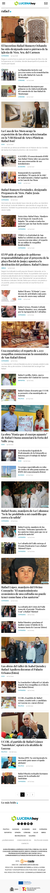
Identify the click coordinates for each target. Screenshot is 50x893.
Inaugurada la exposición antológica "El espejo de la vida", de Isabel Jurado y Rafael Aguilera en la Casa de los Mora (33, 176)
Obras (43, 832)
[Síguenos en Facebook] (18, 823)
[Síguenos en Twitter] (22, 823)
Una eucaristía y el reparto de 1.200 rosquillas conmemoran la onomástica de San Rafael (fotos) (24, 354)
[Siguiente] (32, 795)
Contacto (25, 843)
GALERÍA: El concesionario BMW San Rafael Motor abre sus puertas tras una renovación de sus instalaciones (33, 160)
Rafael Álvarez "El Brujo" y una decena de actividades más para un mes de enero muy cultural (32, 293)
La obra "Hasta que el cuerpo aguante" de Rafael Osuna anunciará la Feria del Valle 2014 (24, 437)
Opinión (18, 832)
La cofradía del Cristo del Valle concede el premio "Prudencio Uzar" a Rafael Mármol (31, 609)
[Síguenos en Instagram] (25, 823)
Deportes (8, 832)
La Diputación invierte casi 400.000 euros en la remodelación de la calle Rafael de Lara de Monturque (33, 74)
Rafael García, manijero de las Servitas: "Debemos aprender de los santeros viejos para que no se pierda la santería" (32, 531)
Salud (35, 832)
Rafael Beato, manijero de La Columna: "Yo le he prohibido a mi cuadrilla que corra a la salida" (25, 514)
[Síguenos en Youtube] (28, 823)
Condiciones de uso (24, 840)
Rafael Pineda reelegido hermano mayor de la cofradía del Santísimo (33, 776)
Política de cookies (41, 840)
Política (6, 829)
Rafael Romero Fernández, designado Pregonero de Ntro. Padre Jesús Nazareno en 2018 (24, 193)
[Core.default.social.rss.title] (31, 823)
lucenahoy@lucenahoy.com (35, 872)
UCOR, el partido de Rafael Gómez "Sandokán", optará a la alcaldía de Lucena (22, 745)
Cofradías (43, 829)
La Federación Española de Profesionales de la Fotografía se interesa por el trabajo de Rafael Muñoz (32, 454)
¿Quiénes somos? (8, 840)
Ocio (34, 829)
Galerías (32, 836)
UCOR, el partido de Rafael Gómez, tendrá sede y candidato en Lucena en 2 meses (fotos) (32, 700)
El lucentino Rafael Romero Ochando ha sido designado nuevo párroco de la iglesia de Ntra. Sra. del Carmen (24, 49)
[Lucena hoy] (25, 820)
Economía (26, 829)
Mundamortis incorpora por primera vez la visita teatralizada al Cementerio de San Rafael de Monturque (32, 90)
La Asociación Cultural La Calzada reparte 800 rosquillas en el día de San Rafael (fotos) (33, 684)
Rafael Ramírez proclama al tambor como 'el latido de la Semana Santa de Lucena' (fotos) (32, 624)
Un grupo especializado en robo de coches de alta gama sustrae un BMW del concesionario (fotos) (33, 469)
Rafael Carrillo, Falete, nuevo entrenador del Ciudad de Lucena (33, 376)
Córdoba (27, 832)
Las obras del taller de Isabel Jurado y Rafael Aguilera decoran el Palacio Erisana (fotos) (23, 669)
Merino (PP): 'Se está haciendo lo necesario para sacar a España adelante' (32, 760)
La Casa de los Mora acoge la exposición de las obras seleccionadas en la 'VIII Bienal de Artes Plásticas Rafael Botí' (24, 136)
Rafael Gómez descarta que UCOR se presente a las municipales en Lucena (33, 393)
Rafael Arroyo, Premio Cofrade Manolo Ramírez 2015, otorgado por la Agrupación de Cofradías (32, 309)
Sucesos (15, 829)
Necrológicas (20, 836)
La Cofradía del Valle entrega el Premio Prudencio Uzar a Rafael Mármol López (32, 545)
